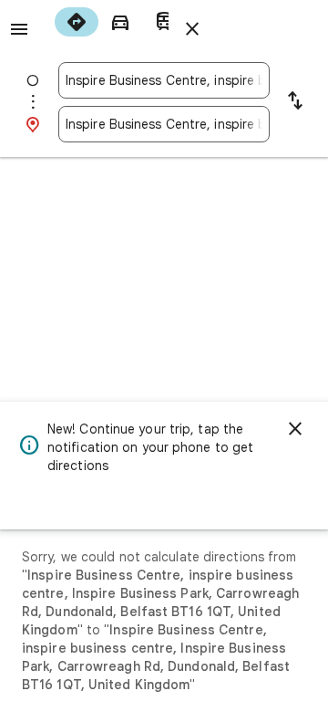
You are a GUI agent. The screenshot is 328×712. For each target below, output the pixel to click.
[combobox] (164, 80)
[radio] (76, 22)
